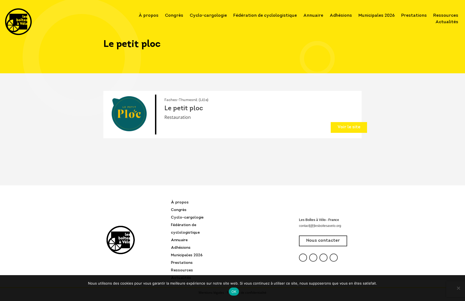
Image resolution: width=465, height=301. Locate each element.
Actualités (446, 22)
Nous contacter (323, 240)
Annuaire (313, 15)
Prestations (414, 15)
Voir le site (348, 127)
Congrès (174, 15)
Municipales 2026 (376, 15)
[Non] (458, 288)
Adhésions (341, 15)
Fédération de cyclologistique (265, 15)
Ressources (445, 15)
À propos (148, 15)
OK (234, 291)
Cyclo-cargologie (208, 15)
